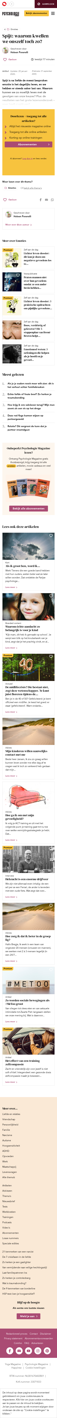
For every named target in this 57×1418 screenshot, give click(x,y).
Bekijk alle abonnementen (28, 508)
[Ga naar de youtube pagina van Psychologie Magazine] (28, 1350)
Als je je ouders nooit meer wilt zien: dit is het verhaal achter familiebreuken (31, 385)
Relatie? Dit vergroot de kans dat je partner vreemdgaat (27, 428)
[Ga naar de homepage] (10, 14)
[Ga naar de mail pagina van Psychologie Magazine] (19, 1350)
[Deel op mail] (46, 199)
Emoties (14, 29)
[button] (46, 4)
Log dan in (27, 158)
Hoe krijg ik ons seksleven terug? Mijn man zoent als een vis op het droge (31, 406)
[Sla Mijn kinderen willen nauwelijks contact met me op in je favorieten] (51, 721)
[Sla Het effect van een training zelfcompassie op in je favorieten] (51, 1030)
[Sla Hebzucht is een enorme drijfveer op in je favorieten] (51, 849)
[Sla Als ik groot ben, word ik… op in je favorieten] (51, 535)
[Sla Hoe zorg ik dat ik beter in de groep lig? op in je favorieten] (51, 906)
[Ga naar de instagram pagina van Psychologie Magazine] (37, 1350)
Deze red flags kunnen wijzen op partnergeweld (25, 417)
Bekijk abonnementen (36, 13)
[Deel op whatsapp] (52, 199)
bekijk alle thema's (33, 188)
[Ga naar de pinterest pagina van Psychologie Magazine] (47, 1350)
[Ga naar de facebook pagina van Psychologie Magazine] (9, 1350)
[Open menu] (53, 13)
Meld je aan (27, 1316)
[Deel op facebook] (40, 199)
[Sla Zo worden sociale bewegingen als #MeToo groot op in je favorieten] (51, 970)
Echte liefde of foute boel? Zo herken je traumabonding (29, 396)
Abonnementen (27, 144)
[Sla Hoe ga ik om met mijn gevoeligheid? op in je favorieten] (51, 784)
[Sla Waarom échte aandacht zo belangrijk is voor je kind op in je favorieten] (51, 596)
